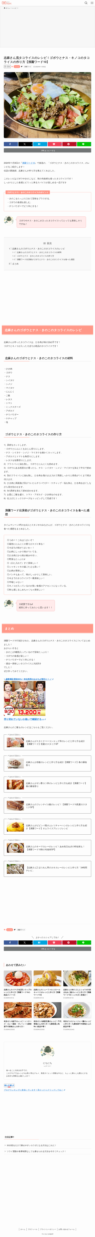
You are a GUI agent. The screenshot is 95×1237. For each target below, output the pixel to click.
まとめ (15, 263)
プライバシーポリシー (48, 1229)
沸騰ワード (27, 67)
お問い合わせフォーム (67, 1229)
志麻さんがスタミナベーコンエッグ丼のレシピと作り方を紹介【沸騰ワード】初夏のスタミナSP (55, 742)
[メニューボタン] (92, 3)
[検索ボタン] (86, 3)
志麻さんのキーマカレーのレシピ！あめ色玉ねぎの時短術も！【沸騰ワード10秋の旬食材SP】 (55, 848)
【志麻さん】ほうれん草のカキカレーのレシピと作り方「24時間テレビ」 (56, 869)
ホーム (22, 1229)
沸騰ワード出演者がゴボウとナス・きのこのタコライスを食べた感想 (45, 259)
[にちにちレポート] (7, 3)
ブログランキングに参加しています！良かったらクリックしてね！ (33, 1089)
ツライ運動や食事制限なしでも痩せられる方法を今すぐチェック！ (36, 1151)
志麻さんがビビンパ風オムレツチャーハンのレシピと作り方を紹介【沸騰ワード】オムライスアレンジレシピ (56, 827)
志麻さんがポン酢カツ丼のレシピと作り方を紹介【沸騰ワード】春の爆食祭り (56, 785)
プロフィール (32, 1229)
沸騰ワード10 (28, 162)
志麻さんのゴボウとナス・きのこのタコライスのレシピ (38, 248)
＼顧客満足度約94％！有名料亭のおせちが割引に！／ (28, 679)
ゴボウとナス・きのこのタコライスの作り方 (35, 255)
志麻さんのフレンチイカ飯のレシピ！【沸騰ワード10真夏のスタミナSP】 (56, 806)
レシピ (17, 67)
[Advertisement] (47, 27)
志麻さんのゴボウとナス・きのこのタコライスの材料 (39, 252)
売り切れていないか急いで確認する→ (24, 719)
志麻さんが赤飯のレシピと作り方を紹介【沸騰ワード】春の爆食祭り (56, 764)
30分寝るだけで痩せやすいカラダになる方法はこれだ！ (32, 1145)
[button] (11, 144)
